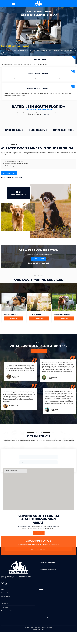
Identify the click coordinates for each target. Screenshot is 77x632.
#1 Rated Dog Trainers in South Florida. (37, 148)
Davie (28, 526)
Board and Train (39, 59)
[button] (13, 3)
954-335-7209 (45, 114)
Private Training (35, 314)
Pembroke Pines (51, 526)
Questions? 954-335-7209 (11, 178)
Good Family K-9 (38, 15)
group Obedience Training (38, 88)
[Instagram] (6, 583)
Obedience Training (62, 314)
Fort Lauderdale (22, 526)
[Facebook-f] (2, 583)
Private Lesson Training (38, 73)
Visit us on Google (43, 617)
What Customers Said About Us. (39, 346)
